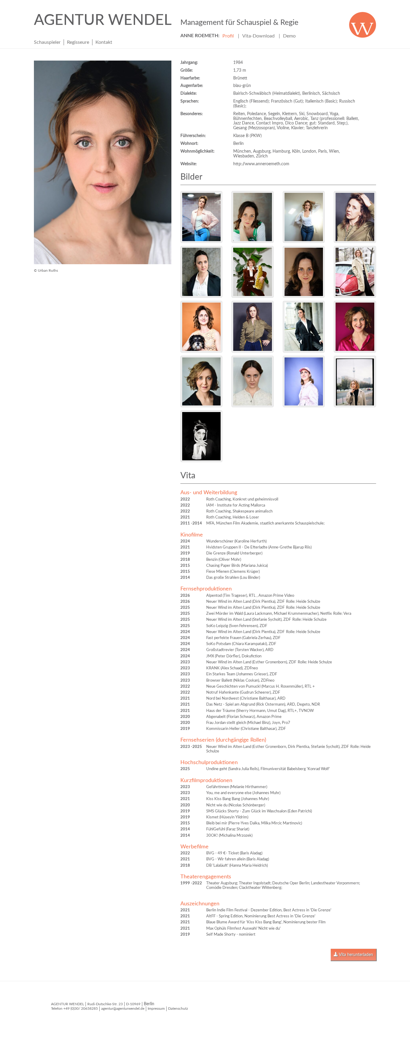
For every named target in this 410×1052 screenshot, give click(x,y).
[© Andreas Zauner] (355, 217)
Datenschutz (178, 1008)
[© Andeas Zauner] (252, 327)
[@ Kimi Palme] (201, 327)
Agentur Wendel (166, 20)
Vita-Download (258, 36)
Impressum (156, 1008)
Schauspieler (47, 42)
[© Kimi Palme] (304, 381)
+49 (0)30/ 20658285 (80, 1008)
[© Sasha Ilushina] (355, 381)
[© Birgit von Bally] (252, 217)
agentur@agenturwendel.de (122, 1008)
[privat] (201, 436)
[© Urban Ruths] (201, 217)
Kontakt (103, 42)
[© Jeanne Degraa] (252, 381)
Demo (289, 36)
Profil (228, 36)
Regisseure (78, 42)
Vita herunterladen (355, 955)
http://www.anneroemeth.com (261, 164)
